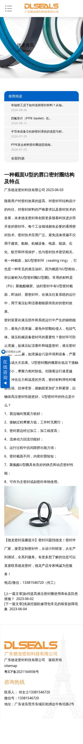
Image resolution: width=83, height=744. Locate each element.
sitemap (10, 665)
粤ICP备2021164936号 (21, 671)
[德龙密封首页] (41, 8)
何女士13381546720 (34, 692)
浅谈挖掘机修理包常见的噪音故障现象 (41, 606)
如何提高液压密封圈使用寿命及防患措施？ (41, 596)
